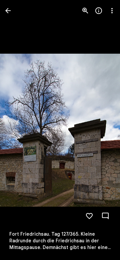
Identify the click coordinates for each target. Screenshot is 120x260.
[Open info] (98, 10)
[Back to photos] (8, 11)
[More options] (112, 10)
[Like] (89, 216)
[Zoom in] (85, 10)
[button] (18, 130)
